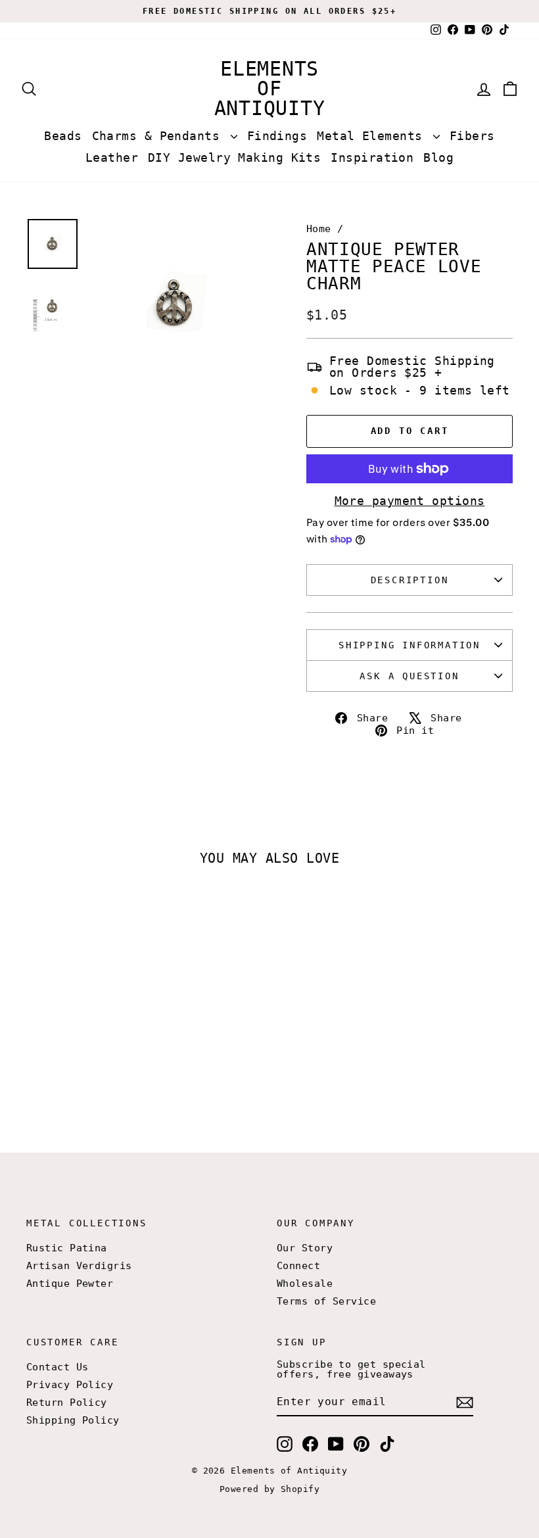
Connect (298, 1266)
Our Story (305, 1248)
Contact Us (57, 1367)
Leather (111, 157)
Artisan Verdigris (79, 1266)
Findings (277, 136)
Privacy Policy (69, 1385)
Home (318, 229)
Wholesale (305, 1283)
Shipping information (409, 645)
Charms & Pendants (159, 136)
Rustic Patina (66, 1248)
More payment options (410, 501)
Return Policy (66, 1402)
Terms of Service (326, 1301)
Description (410, 580)
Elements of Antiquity (269, 88)
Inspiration (372, 157)
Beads (63, 136)
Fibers (472, 136)
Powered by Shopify (269, 1489)
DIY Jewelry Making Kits (234, 157)
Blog (438, 157)
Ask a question (409, 676)
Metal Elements (373, 136)
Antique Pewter (69, 1283)
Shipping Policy (73, 1420)
